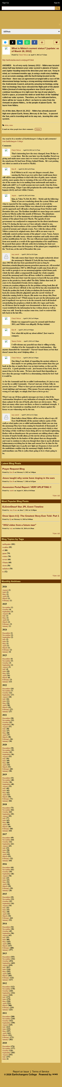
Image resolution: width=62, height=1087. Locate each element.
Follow (38, 129)
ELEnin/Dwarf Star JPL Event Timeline (22, 506)
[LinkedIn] (20, 42)
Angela (14, 195)
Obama (5, 562)
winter (4, 556)
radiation (5, 568)
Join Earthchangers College (12, 141)
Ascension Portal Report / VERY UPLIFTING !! (26, 487)
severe (4, 559)
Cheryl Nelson (23, 55)
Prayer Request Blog (13, 469)
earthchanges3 (29, 16)
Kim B (14, 169)
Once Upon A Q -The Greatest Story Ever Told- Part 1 (30, 516)
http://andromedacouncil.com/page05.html (18, 60)
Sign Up (5, 2)
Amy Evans (13, 510)
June (4, 592)
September (6, 611)
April (4, 596)
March (4, 598)
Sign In (57, 2)
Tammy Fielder (16, 341)
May (4, 594)
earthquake (6, 544)
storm (4, 565)
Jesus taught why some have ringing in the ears (28, 478)
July (4, 615)
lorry (11, 528)
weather (5, 547)
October (5, 609)
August (5, 590)
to (3, 571)
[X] (12, 42)
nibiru (6, 125)
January (5, 626)
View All (56, 495)
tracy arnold (15, 254)
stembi (12, 490)
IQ (10, 519)
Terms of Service (40, 1071)
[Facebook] (34, 42)
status (11, 125)
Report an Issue (21, 1071)
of (3, 550)
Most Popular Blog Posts (15, 501)
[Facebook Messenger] (5, 42)
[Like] (57, 42)
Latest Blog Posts (11, 463)
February (5, 600)
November (6, 607)
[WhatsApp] (27, 42)
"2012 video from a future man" (19, 525)
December (6, 633)
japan (4, 553)
